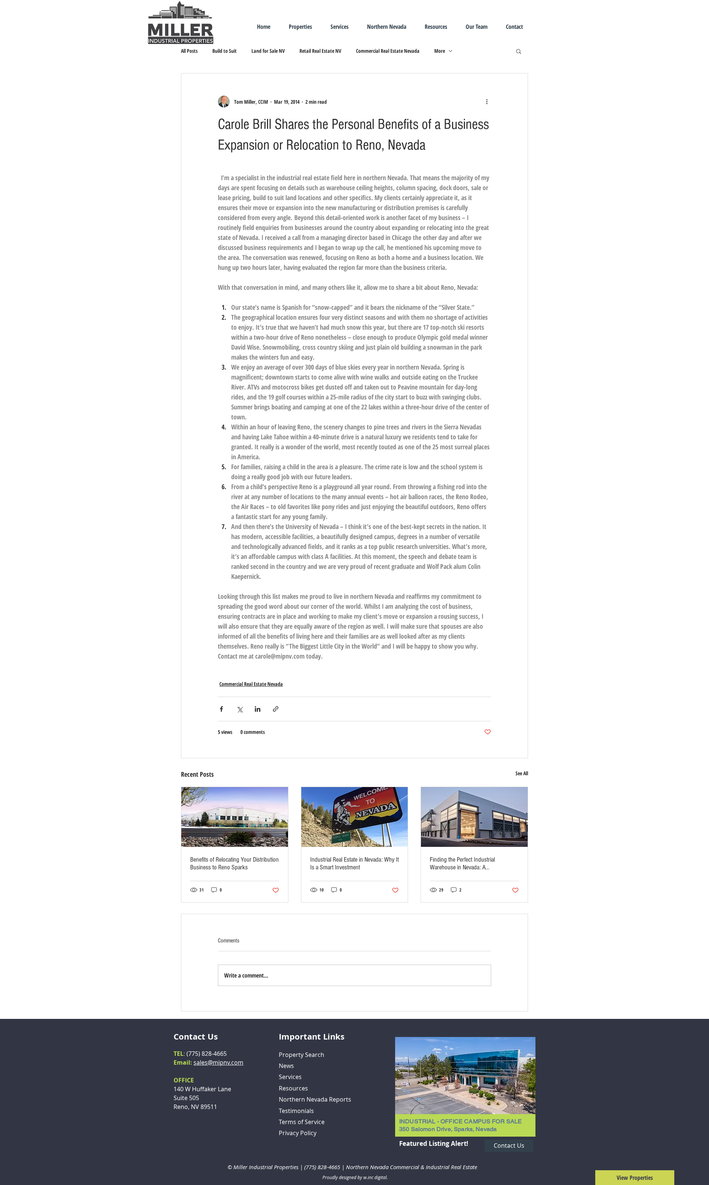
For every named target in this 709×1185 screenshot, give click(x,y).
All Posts (189, 50)
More (439, 50)
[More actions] (486, 101)
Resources (293, 1088)
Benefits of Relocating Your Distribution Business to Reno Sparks (234, 863)
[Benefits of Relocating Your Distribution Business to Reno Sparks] (234, 817)
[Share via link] (275, 708)
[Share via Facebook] (221, 708)
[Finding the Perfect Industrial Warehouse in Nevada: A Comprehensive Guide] (474, 817)
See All (522, 773)
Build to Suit (224, 50)
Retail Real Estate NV (320, 50)
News (286, 1066)
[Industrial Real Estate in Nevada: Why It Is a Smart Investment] (354, 817)
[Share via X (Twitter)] (239, 708)
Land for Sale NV (268, 50)
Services (290, 1077)
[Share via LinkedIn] (257, 708)
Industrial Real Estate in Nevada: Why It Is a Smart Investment (354, 863)
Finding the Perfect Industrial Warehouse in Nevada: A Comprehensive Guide (462, 863)
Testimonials (296, 1111)
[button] (518, 51)
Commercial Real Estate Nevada (387, 50)
